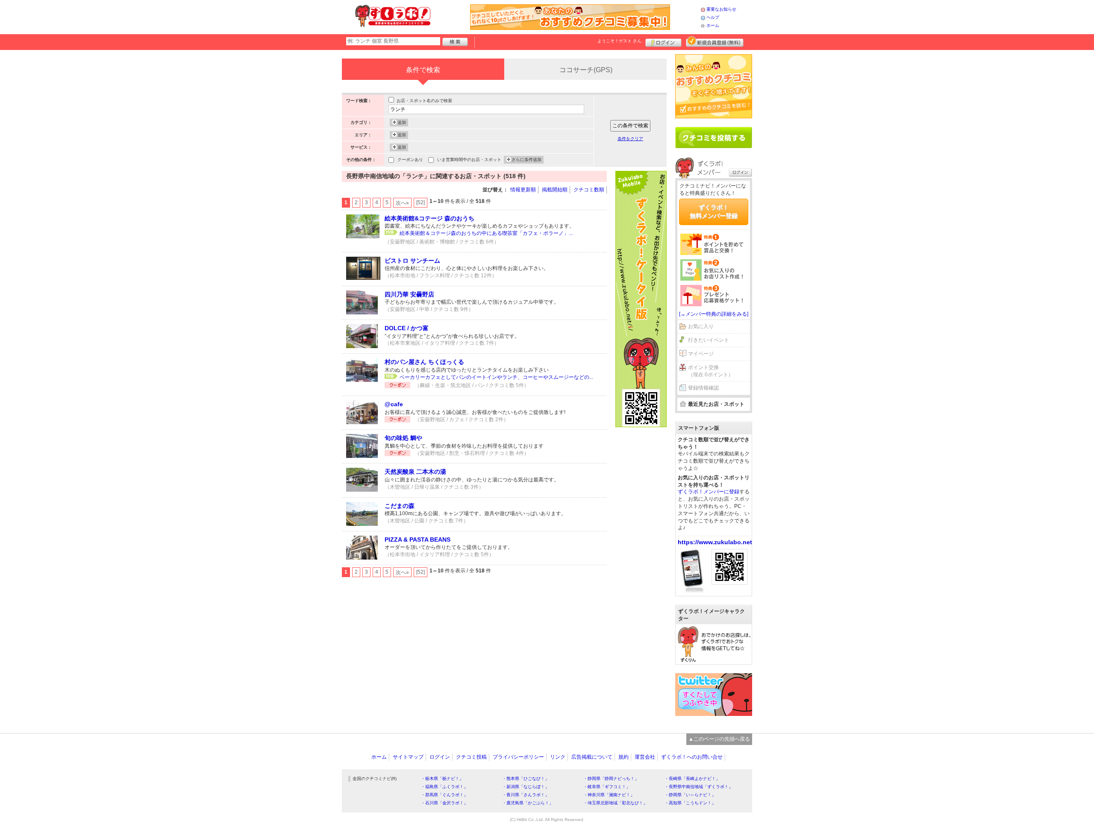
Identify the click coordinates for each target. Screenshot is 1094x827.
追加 (401, 122)
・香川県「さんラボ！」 (525, 794)
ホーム (712, 25)
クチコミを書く (713, 137)
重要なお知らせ (721, 9)
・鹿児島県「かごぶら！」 (527, 803)
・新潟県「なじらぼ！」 (525, 786)
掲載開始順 (555, 190)
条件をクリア (630, 138)
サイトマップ (408, 757)
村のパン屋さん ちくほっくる (424, 361)
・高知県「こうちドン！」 (690, 803)
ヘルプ (712, 17)
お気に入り (701, 326)
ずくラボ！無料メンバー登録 (714, 211)
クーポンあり (410, 159)
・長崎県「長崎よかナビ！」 (692, 778)
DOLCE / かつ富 (407, 328)
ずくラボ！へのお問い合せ (692, 757)
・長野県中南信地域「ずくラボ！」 (699, 786)
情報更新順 (523, 190)
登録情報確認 (703, 388)
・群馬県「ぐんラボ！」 (444, 794)
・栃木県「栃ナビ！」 (442, 778)
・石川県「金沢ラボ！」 (444, 803)
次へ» (402, 203)
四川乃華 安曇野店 (409, 294)
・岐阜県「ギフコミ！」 (606, 786)
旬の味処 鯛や (403, 437)
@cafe (394, 404)
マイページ (701, 354)
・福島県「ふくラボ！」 (444, 786)
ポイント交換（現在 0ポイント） (710, 371)
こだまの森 (400, 505)
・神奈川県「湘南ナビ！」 (609, 794)
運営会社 (645, 757)
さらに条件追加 (526, 159)
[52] (420, 202)
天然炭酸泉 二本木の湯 (415, 471)
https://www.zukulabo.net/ (716, 542)
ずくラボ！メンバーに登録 (708, 492)
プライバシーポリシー (518, 757)
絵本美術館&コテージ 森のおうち (429, 218)
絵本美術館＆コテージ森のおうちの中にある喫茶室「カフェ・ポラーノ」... (486, 233)
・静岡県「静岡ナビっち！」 (611, 778)
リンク (557, 757)
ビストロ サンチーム (412, 260)
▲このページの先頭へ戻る (719, 739)
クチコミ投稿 (471, 757)
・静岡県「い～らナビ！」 (690, 794)
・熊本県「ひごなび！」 (525, 778)
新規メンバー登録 (715, 41)
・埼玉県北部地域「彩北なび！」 (615, 803)
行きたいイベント (708, 340)
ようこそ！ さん (619, 40)
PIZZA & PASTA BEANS (417, 539)
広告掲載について (591, 757)
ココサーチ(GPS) (585, 69)
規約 (623, 757)
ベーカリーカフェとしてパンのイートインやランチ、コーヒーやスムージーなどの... (496, 377)
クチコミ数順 (588, 190)
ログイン (663, 41)
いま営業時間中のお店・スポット (469, 159)
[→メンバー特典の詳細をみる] (713, 314)
